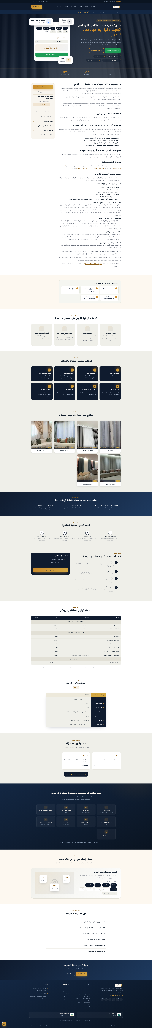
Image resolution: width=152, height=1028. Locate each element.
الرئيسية (93, 6)
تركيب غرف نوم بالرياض (98, 169)
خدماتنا (88, 984)
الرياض (88, 1006)
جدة (79, 1006)
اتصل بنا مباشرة (95, 50)
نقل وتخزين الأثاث (48, 130)
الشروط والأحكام (39, 1025)
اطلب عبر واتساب (50, 54)
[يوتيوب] (102, 999)
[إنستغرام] (113, 999)
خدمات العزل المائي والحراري (45, 126)
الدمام (79, 1002)
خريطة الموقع (66, 999)
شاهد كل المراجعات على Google (75, 774)
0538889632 (43, 993)
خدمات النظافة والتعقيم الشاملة (44, 92)
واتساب (69, 973)
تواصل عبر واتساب (112, 50)
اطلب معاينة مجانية (42, 86)
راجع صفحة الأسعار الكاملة (93, 264)
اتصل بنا (59, 6)
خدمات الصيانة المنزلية (47, 134)
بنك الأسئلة (66, 996)
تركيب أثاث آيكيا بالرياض (44, 101)
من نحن (80, 6)
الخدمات (86, 6)
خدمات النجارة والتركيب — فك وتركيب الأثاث (100, 12)
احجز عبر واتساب (50, 570)
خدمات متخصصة (48, 121)
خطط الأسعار (66, 991)
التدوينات (66, 6)
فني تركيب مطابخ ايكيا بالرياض (42, 111)
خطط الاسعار (73, 6)
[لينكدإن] (109, 999)
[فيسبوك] (121, 999)
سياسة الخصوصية (48, 1025)
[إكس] (117, 999)
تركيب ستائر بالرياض (44, 104)
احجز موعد (36, 6)
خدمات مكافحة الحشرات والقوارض (44, 117)
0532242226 (80, 973)
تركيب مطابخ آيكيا (83, 169)
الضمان (33, 1025)
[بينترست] (106, 999)
